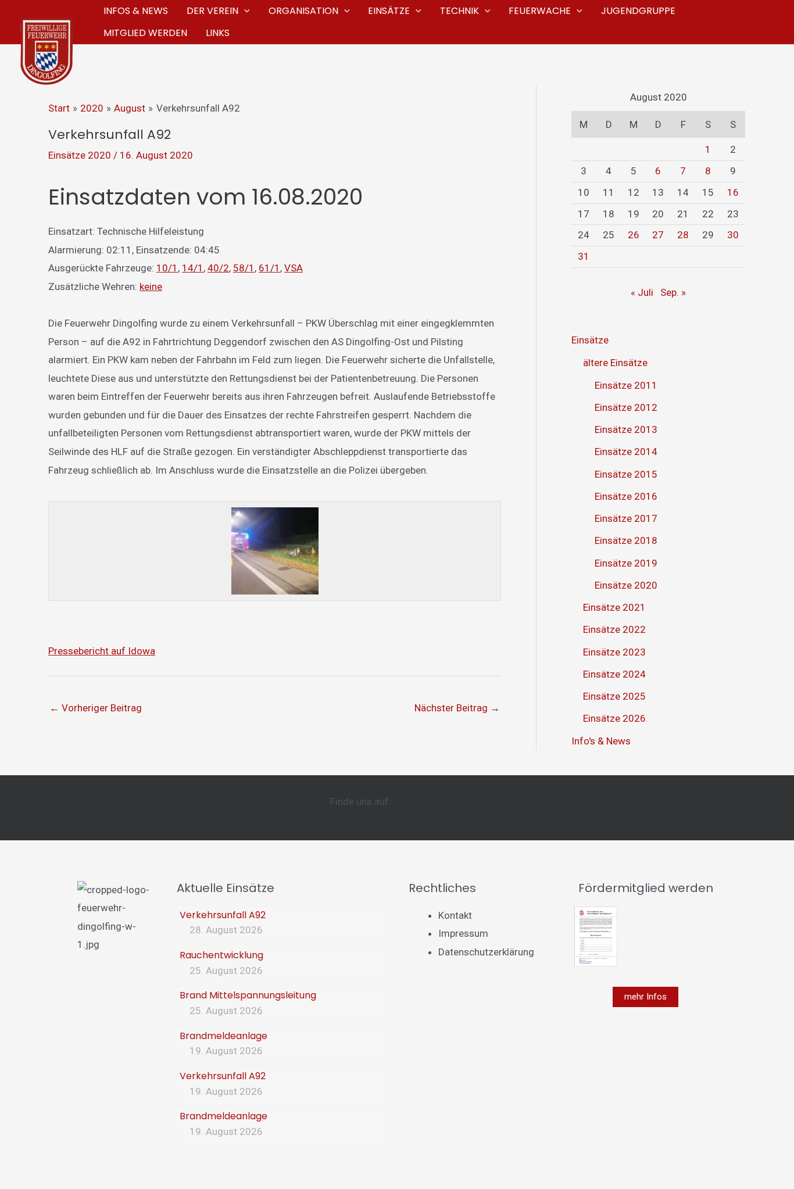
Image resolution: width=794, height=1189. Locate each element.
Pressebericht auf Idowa (101, 651)
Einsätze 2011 (626, 385)
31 (583, 256)
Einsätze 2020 (79, 155)
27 (658, 235)
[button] (244, 11)
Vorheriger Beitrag (95, 708)
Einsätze (590, 340)
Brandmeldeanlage (223, 1036)
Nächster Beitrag (457, 708)
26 (633, 235)
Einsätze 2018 (626, 540)
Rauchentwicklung (221, 955)
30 (733, 235)
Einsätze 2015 (626, 474)
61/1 (269, 268)
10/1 (167, 268)
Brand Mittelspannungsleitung (248, 995)
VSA (293, 268)
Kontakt (455, 915)
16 (733, 192)
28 (683, 235)
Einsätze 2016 (626, 496)
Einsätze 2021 (614, 607)
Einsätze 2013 (626, 429)
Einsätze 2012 (626, 407)
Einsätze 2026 (614, 718)
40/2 (218, 268)
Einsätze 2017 (626, 518)
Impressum (463, 933)
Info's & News (601, 741)
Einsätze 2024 (614, 674)
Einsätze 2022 (614, 629)
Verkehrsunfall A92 (223, 915)
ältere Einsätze (615, 362)
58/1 (244, 268)
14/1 (192, 268)
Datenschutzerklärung (486, 952)
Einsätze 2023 (614, 652)
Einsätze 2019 (626, 563)
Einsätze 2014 (626, 451)
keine (151, 286)
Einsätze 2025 (614, 696)
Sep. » (673, 292)
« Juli (642, 292)
